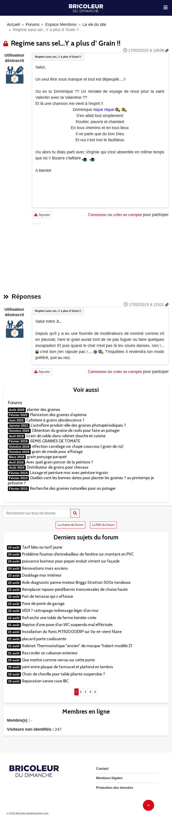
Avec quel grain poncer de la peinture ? (59, 462)
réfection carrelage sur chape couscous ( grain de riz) (77, 446)
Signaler (44, 214)
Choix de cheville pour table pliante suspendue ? (63, 674)
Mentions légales (109, 778)
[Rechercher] (75, 513)
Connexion (97, 214)
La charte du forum (70, 525)
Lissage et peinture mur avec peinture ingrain (69, 472)
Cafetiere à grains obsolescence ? (55, 420)
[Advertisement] (100, 256)
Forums (32, 24)
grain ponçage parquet (47, 456)
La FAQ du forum (103, 525)
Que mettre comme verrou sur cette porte (58, 659)
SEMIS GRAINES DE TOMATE (55, 441)
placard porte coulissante (44, 638)
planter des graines (43, 409)
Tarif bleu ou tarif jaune (42, 547)
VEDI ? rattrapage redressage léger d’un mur (60, 610)
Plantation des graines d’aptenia (58, 414)
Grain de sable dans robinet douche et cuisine (65, 435)
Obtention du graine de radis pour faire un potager (76, 430)
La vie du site (94, 24)
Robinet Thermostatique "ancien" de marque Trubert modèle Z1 (77, 645)
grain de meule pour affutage (57, 451)
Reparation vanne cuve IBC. (45, 681)
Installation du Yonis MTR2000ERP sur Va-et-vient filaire (72, 631)
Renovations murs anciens (45, 568)
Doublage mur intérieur (42, 575)
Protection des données (114, 787)
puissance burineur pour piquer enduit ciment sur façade (71, 561)
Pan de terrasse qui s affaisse (47, 596)
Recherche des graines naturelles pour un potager (73, 488)
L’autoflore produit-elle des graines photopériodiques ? (78, 425)
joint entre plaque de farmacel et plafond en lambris (67, 666)
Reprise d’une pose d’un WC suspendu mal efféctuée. (67, 624)
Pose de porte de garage (43, 603)
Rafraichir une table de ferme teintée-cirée (59, 617)
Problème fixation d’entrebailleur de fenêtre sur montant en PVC (78, 554)
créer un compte (127, 214)
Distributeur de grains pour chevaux (57, 467)
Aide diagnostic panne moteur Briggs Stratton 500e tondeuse (76, 582)
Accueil (13, 24)
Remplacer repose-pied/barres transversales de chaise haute (75, 589)
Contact (102, 768)
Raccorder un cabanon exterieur (50, 652)
